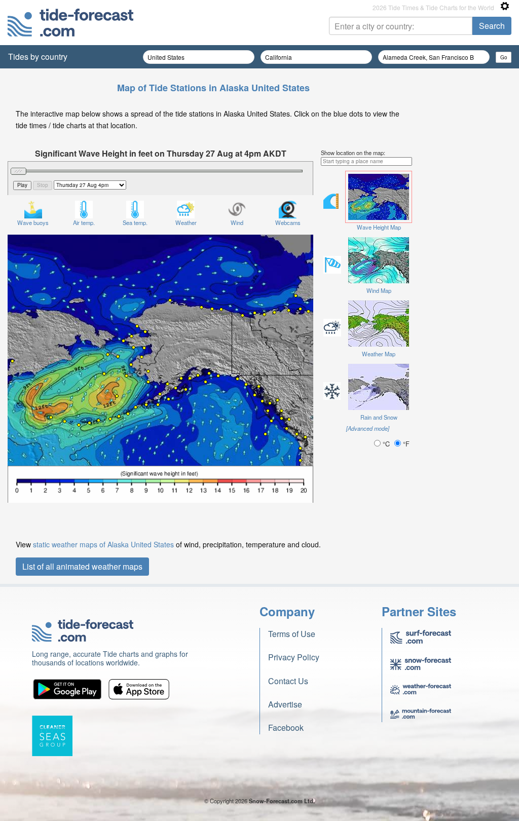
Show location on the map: (353, 152)
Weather (186, 222)
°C (386, 444)
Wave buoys (33, 222)
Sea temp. (135, 222)
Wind (237, 222)
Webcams (288, 222)
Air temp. (84, 222)
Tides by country (37, 56)
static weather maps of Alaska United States (103, 544)
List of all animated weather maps (82, 566)
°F (405, 444)
